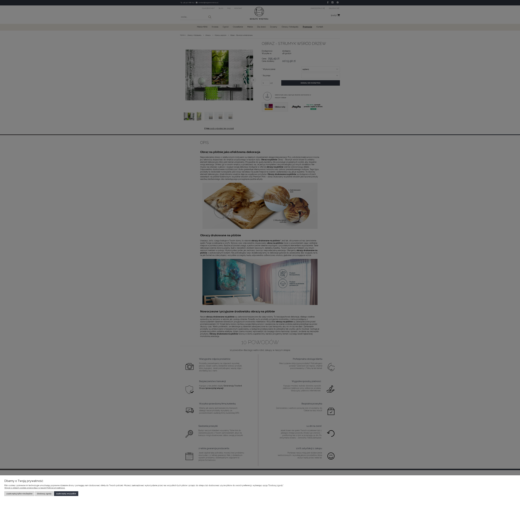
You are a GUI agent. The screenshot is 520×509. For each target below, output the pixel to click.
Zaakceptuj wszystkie (66, 493)
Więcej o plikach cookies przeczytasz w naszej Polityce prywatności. (34, 488)
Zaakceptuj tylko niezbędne (19, 493)
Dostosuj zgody (44, 493)
